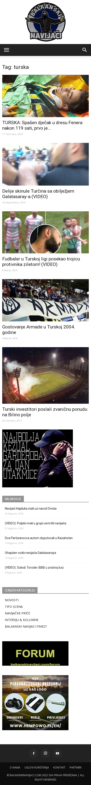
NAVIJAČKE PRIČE (17, 613)
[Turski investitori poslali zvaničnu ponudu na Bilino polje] (45, 375)
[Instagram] (45, 753)
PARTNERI (76, 767)
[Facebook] (33, 753)
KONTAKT (59, 767)
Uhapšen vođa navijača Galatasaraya (30, 553)
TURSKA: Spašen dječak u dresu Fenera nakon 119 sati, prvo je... (42, 125)
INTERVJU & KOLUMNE (21, 620)
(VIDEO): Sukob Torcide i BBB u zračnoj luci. (34, 567)
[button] (85, 50)
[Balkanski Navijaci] (45, 22)
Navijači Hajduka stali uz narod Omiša (31, 508)
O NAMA (15, 767)
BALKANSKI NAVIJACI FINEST (26, 626)
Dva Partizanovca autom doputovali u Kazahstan (39, 538)
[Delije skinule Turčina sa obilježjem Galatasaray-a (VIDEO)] (45, 164)
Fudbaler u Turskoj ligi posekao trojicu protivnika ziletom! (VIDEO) (41, 261)
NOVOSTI (12, 600)
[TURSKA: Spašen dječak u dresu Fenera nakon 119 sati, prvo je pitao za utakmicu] (45, 96)
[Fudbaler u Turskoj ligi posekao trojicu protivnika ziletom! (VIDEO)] (45, 232)
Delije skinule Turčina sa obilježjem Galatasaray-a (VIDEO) (38, 193)
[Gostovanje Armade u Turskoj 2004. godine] (45, 300)
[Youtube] (57, 753)
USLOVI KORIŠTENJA (37, 767)
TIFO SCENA (14, 606)
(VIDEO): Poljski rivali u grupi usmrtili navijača (35, 523)
